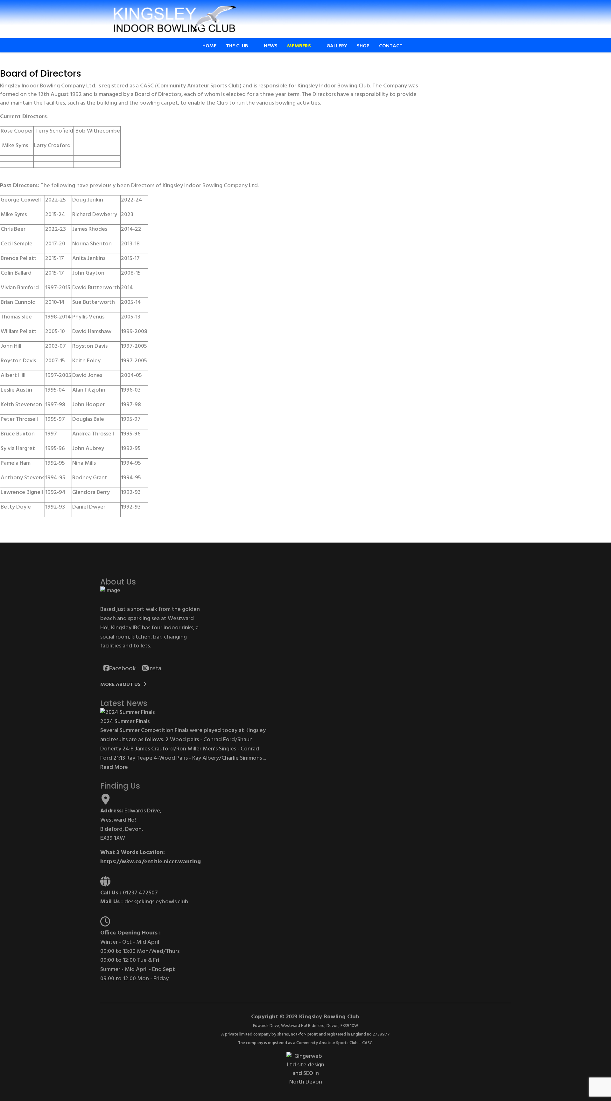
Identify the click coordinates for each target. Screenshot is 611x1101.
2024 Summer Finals (125, 721)
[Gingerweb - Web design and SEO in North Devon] (305, 1069)
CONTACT (391, 46)
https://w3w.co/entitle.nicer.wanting (150, 861)
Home (209, 46)
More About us (121, 684)
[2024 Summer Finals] (185, 712)
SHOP (363, 46)
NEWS (270, 46)
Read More (114, 767)
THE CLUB (237, 46)
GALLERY (337, 46)
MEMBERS (299, 46)
